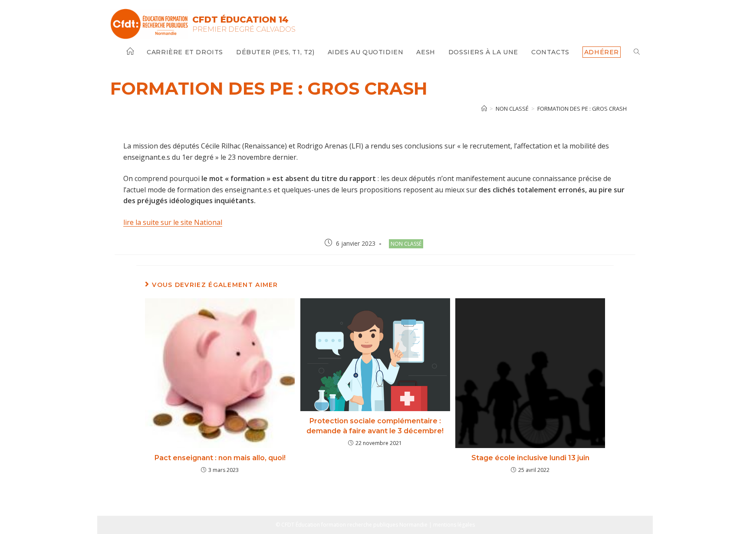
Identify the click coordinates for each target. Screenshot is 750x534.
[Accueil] (484, 108)
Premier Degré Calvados (244, 29)
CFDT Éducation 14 (240, 19)
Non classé (406, 243)
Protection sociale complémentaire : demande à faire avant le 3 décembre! (375, 426)
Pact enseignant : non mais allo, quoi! (220, 458)
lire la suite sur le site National (172, 222)
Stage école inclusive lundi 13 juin (530, 458)
